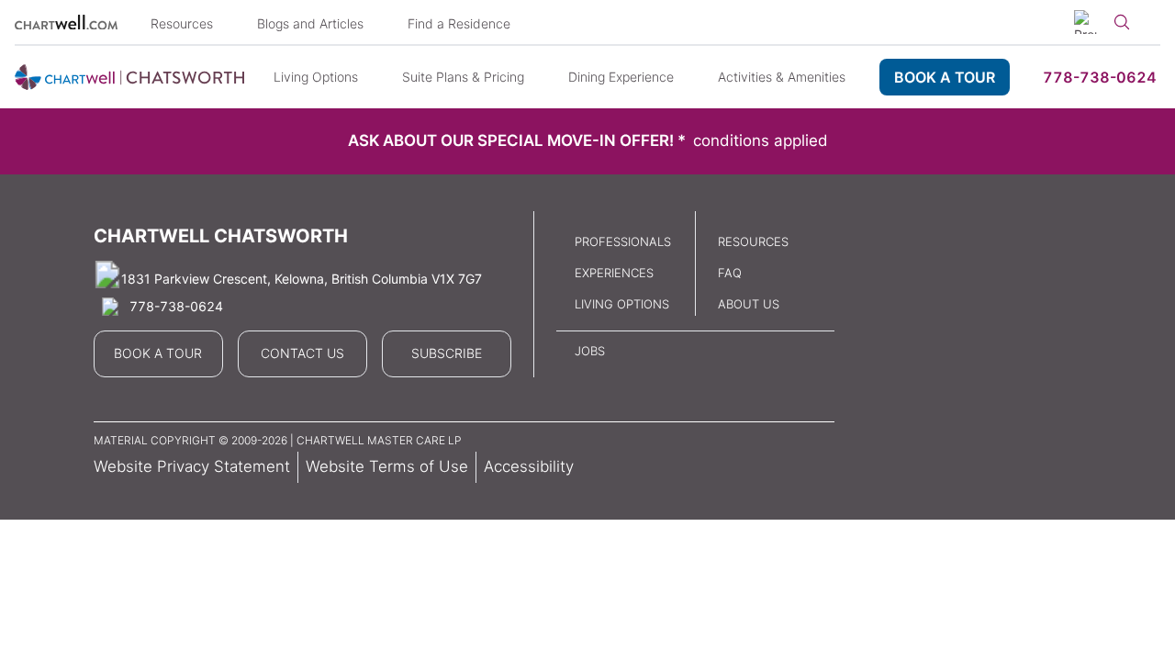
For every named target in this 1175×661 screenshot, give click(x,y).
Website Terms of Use (387, 466)
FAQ (730, 272)
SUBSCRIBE (446, 353)
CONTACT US (302, 353)
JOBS (590, 350)
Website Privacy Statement (192, 466)
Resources (182, 23)
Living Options (316, 76)
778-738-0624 (1100, 77)
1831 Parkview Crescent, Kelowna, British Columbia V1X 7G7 (301, 278)
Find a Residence (459, 23)
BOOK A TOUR (944, 77)
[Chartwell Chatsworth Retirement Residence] (129, 77)
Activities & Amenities (781, 76)
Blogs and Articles (310, 23)
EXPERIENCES (614, 272)
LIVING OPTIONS (622, 304)
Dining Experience (621, 76)
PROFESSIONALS (623, 241)
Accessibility (529, 466)
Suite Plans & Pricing (463, 76)
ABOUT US (748, 304)
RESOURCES (753, 241)
